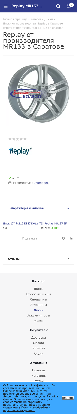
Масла (38, 321)
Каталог (38, 281)
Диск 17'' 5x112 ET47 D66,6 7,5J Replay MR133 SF (35, 223)
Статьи (39, 381)
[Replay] (35, 151)
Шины (38, 289)
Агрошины (38, 305)
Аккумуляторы (38, 315)
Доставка (38, 337)
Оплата (38, 343)
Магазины (38, 375)
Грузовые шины (38, 294)
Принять (67, 398)
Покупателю (38, 330)
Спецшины (38, 299)
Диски (38, 310)
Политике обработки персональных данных (26, 409)
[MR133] (38, 93)
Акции (38, 353)
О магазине (39, 363)
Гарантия (38, 348)
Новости (38, 370)
